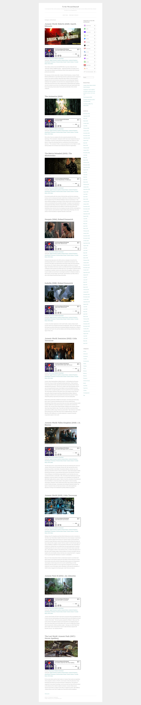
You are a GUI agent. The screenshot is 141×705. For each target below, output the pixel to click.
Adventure (85, 353)
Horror (84, 368)
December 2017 (86, 265)
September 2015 (86, 331)
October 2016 (86, 299)
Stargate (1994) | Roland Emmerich (59, 219)
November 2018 (86, 238)
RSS (49, 63)
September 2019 (86, 213)
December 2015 (86, 323)
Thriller (85, 390)
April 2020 (85, 196)
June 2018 (85, 250)
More (52, 63)
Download (61, 58)
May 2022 (85, 157)
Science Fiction (86, 380)
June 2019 (85, 221)
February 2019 (86, 230)
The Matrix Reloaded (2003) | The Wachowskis (58, 154)
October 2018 (86, 240)
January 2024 (86, 130)
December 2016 (86, 294)
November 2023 (86, 135)
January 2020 (86, 204)
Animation (85, 356)
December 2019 (86, 206)
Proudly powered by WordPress (51, 697)
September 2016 (86, 301)
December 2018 (86, 235)
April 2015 (85, 343)
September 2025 (86, 116)
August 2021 (85, 169)
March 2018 (85, 257)
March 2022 (85, 160)
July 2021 (85, 172)
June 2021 (85, 174)
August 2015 (85, 333)
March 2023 (85, 145)
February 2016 (86, 318)
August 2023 (85, 140)
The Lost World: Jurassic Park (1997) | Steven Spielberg (60, 637)
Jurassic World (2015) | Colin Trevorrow (61, 495)
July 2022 (85, 155)
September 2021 (86, 167)
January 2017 (86, 292)
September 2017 (86, 272)
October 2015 (86, 328)
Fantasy (85, 366)
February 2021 (86, 184)
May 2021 (85, 177)
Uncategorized (86, 392)
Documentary (86, 361)
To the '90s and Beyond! (70, 7)
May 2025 (85, 118)
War (84, 395)
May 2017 (85, 282)
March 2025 (85, 120)
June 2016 (85, 309)
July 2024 (85, 125)
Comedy (85, 358)
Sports (84, 383)
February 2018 (86, 260)
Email (64, 62)
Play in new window (53, 58)
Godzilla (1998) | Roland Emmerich (59, 283)
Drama (84, 363)
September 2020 (86, 189)
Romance (85, 378)
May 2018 (85, 252)
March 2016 (85, 316)
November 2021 (86, 164)
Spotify (59, 60)
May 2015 (85, 340)
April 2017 (85, 284)
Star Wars (85, 385)
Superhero (85, 388)
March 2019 (85, 228)
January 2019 (86, 233)
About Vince (65, 15)
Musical (85, 370)
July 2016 (85, 306)
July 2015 (85, 336)
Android (71, 60)
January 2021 (86, 186)
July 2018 (85, 248)
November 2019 (86, 208)
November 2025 (86, 113)
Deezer (72, 62)
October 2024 (86, 123)
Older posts (47, 693)
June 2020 (85, 194)
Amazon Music (64, 60)
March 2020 (85, 199)
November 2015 (86, 326)
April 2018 (85, 255)
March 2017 (85, 287)
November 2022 (86, 152)
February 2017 (86, 289)
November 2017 (86, 267)
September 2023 (86, 138)
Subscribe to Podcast (73, 15)
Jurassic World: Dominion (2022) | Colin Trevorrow (61, 339)
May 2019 (85, 223)
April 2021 (85, 179)
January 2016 (86, 321)
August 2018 (85, 245)
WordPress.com (58, 698)
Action (84, 351)
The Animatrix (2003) (54, 96)
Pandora (75, 60)
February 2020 (86, 201)
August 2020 (85, 191)
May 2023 (85, 142)
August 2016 (85, 304)
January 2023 (86, 150)
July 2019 (85, 218)
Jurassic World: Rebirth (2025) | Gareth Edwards (60, 25)
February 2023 (86, 147)
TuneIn (68, 62)
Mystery (85, 373)
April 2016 (85, 314)
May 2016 (85, 311)
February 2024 (86, 128)
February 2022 (86, 162)
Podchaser (53, 62)
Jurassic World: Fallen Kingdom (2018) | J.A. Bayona (63, 423)
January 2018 (86, 262)
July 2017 (85, 277)
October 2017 (86, 270)
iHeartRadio (47, 62)
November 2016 (86, 296)
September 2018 (86, 243)
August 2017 (85, 274)
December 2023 (86, 133)
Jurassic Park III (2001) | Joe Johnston (60, 576)
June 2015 (85, 338)
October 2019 (86, 211)
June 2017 (85, 279)
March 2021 (85, 182)
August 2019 (85, 216)
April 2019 (85, 226)
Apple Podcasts (53, 60)
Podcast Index (59, 62)
